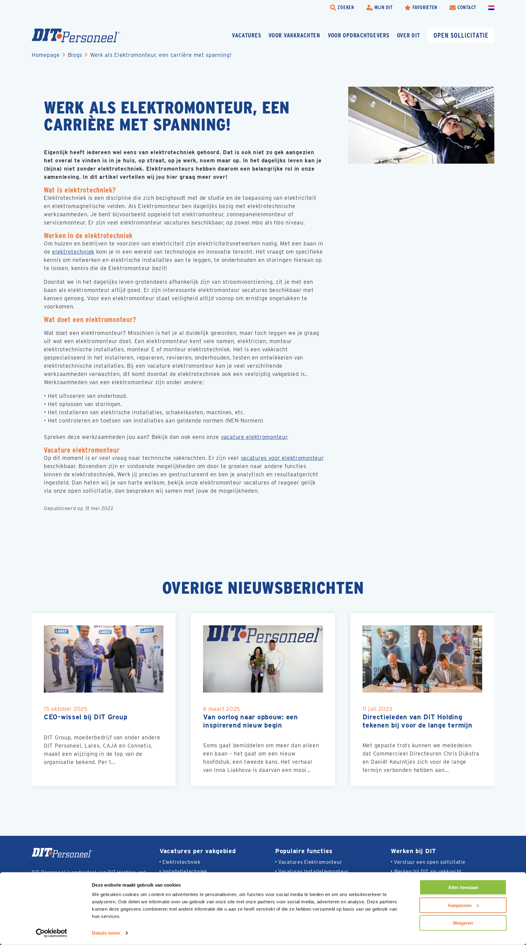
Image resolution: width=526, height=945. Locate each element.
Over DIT (408, 35)
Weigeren (463, 923)
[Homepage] (76, 35)
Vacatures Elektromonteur (310, 862)
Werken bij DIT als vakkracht (428, 871)
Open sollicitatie (460, 35)
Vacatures (246, 35)
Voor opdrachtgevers (358, 35)
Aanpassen (460, 905)
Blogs (75, 55)
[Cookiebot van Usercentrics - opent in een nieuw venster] (51, 933)
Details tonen (106, 933)
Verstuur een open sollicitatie (429, 862)
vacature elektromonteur (254, 437)
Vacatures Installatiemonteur (313, 871)
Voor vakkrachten (294, 35)
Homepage (46, 55)
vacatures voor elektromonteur (282, 458)
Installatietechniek (185, 871)
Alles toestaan (463, 887)
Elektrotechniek (182, 862)
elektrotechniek (73, 251)
